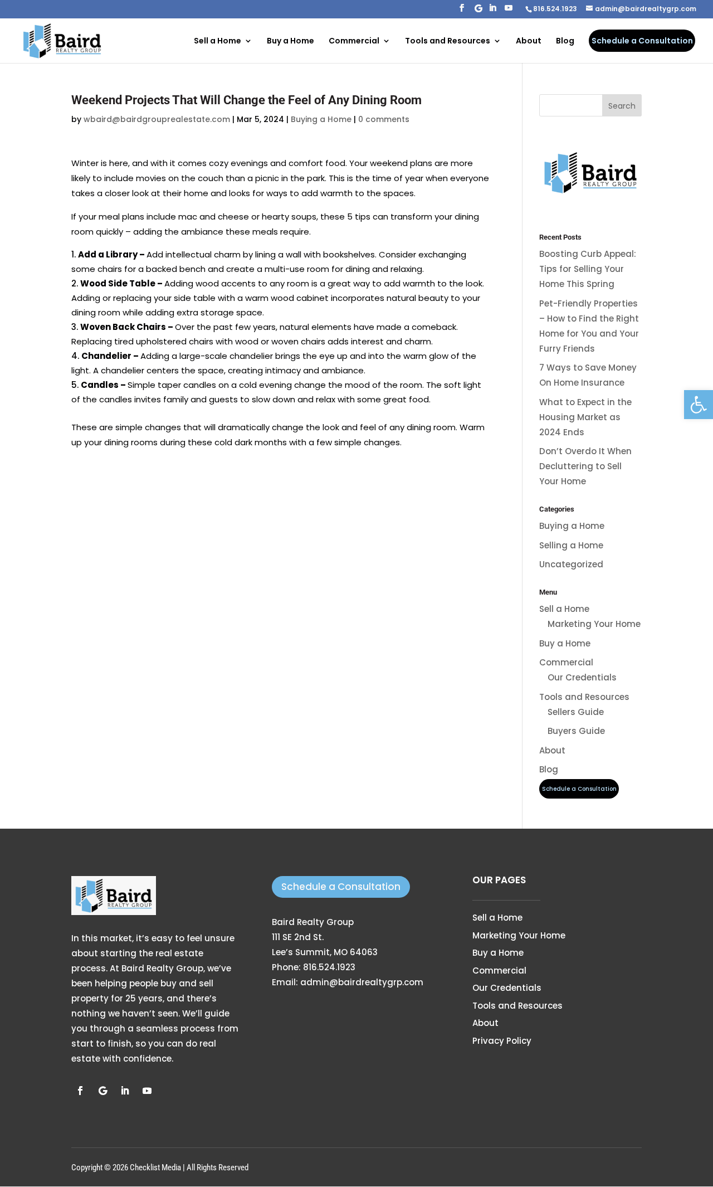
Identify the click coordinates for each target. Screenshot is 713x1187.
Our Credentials (582, 677)
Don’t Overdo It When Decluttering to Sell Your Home (585, 466)
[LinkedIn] (492, 11)
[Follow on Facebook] (80, 1091)
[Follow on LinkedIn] (125, 1091)
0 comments (383, 119)
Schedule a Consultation (341, 886)
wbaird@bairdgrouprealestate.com (157, 119)
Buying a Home (321, 119)
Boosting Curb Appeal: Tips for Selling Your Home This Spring (587, 269)
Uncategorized (571, 564)
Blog (565, 41)
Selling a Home (571, 545)
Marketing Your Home (594, 624)
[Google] (478, 11)
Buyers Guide (576, 731)
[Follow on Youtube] (147, 1091)
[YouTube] (508, 11)
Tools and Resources (447, 41)
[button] (698, 404)
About (528, 41)
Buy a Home (290, 41)
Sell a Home (217, 41)
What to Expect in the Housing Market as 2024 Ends (585, 417)
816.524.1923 (329, 967)
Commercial (354, 41)
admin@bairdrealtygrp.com (361, 982)
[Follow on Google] (102, 1091)
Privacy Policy (501, 1041)
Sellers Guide (576, 712)
